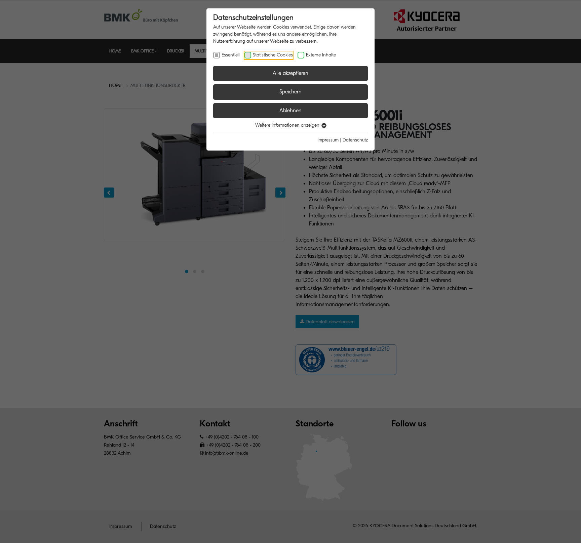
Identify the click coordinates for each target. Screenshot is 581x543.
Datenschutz (355, 140)
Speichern (290, 92)
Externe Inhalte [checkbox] (321, 55)
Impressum (328, 140)
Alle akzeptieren (290, 73)
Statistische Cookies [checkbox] (273, 55)
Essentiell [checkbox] (231, 55)
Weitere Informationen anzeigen (288, 125)
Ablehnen (290, 111)
